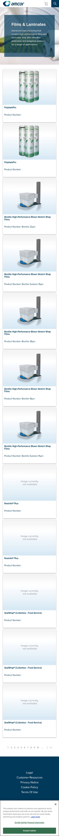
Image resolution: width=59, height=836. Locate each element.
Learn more (35, 816)
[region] (29, 818)
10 (38, 747)
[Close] (55, 804)
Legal (29, 772)
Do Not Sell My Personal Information (29, 822)
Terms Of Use (29, 792)
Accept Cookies (29, 830)
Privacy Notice (29, 782)
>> (51, 747)
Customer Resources (29, 777)
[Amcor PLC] (13, 3)
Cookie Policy (29, 787)
